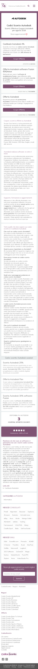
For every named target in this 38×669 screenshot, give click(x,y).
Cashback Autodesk (12, 488)
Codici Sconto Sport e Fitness (11, 624)
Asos (11, 518)
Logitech (23, 548)
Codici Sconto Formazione (10, 620)
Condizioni (6, 667)
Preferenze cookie (29, 667)
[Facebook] (3, 659)
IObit (5, 541)
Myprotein (13, 512)
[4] (21, 430)
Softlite (6, 548)
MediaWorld (15, 555)
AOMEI (31, 541)
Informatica (8, 500)
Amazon (7, 515)
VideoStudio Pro (22, 558)
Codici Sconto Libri (7, 622)
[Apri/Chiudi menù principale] (34, 6)
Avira (13, 558)
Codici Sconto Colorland (9, 609)
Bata (16, 528)
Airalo (18, 518)
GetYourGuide (25, 528)
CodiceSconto (6, 586)
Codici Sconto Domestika (10, 607)
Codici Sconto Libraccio (9, 604)
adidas (15, 522)
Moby (26, 525)
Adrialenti (7, 522)
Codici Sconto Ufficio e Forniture (12, 628)
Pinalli (6, 512)
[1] (14, 430)
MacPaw (30, 545)
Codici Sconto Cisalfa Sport (10, 606)
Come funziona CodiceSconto (11, 639)
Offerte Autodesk (11, 97)
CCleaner (7, 545)
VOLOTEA (18, 525)
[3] (19, 430)
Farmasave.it (8, 525)
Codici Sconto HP (7, 598)
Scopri (19, 59)
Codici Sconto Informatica (10, 629)
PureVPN (25, 555)
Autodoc (15, 515)
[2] (17, 430)
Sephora (31, 512)
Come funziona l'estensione (10, 640)
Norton (6, 555)
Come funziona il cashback (10, 642)
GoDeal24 (19, 552)
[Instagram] (6, 659)
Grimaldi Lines (25, 515)
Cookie (20, 667)
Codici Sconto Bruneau (9, 600)
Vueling (22, 522)
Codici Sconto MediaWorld (10, 596)
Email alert (5, 644)
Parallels (16, 545)
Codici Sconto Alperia (8, 602)
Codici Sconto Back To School (11, 616)
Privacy (14, 667)
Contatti (4, 650)
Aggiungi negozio (7, 646)
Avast (23, 545)
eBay (5, 518)
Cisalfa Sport (8, 528)
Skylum (6, 558)
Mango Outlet (26, 518)
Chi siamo (4, 637)
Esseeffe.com (13, 541)
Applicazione (5, 648)
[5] (24, 430)
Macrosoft (14, 548)
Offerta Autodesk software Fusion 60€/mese (18, 70)
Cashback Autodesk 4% (13, 44)
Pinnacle (24, 541)
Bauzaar (22, 512)
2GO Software (9, 552)
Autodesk (22, 586)
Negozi (15, 586)
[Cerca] (28, 6)
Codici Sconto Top (7, 618)
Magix (27, 552)
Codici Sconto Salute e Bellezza (12, 626)
